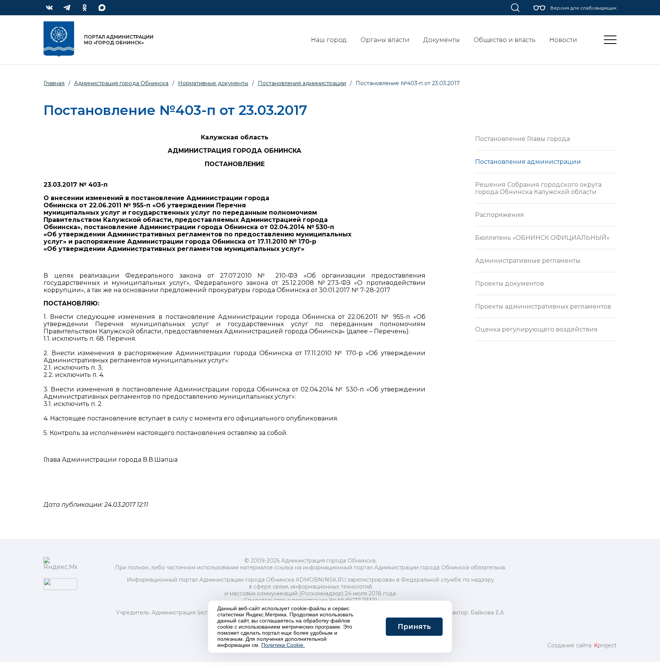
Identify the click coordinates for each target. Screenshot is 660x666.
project (605, 645)
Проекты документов (509, 283)
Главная (54, 83)
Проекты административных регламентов (543, 306)
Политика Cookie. (283, 645)
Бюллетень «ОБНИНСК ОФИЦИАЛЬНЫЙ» (542, 237)
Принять (414, 626)
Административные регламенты (528, 260)
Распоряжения (499, 214)
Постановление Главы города (522, 138)
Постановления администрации (528, 161)
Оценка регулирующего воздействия (536, 329)
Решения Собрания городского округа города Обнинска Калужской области (538, 188)
